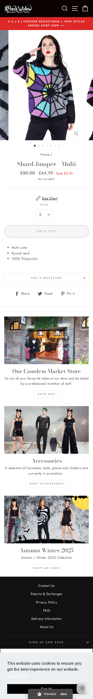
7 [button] (59, 146)
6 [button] (55, 146)
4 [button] (47, 146)
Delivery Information (46, 618)
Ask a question (46, 278)
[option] (46, 24)
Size (44, 205)
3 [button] (43, 146)
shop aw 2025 (46, 568)
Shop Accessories (46, 484)
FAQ (46, 610)
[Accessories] (46, 430)
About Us (46, 626)
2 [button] (39, 146)
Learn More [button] (18, 676)
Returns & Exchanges (46, 593)
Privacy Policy (46, 602)
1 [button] (35, 146)
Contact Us (46, 585)
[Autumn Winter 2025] (46, 519)
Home (44, 154)
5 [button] (51, 146)
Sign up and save (46, 642)
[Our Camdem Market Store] (46, 340)
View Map (47, 394)
